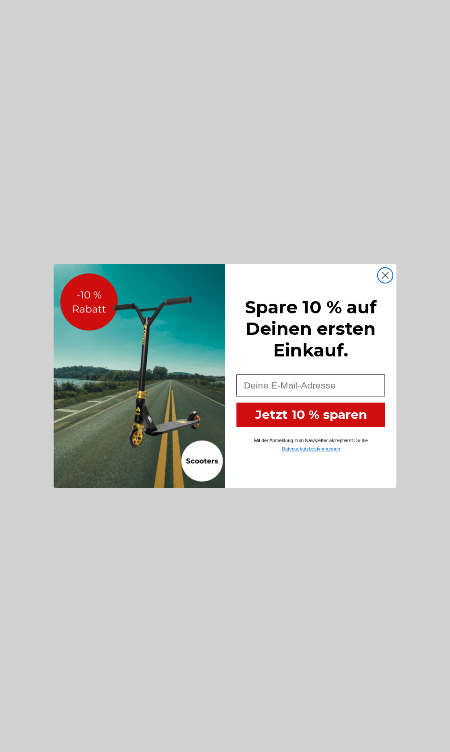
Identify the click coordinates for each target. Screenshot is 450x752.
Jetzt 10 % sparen (311, 414)
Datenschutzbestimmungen (311, 448)
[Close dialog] (385, 275)
